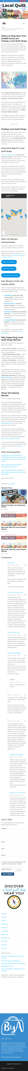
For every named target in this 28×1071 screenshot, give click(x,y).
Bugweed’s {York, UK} (7, 966)
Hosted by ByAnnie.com (10, 1)
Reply (25, 565)
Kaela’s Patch (8, 312)
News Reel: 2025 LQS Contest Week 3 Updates (13, 550)
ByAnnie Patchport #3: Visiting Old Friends (13, 506)
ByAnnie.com (8, 1039)
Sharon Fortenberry (14, 653)
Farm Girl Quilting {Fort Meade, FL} (11, 961)
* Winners (4, 914)
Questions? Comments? (7, 1068)
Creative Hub (5, 924)
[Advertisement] (14, 994)
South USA (4, 945)
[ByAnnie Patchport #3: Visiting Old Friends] (14, 496)
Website (3, 855)
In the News (11, 484)
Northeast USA (5, 938)
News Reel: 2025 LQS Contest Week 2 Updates (13, 528)
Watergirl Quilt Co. (10, 303)
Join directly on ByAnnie (10, 275)
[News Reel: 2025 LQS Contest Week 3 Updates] (14, 541)
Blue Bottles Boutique (15, 592)
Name (3, 841)
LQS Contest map (6, 377)
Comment (4, 828)
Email (3, 848)
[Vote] (25, 1)
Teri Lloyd (11, 563)
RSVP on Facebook (9, 262)
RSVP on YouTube (8, 269)
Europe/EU (4, 927)
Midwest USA (5, 934)
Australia (3, 917)
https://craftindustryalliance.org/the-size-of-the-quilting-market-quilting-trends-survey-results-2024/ (13, 472)
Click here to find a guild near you (10, 438)
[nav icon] (23, 23)
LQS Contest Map (8, 155)
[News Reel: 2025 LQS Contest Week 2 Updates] (14, 518)
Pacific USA (4, 941)
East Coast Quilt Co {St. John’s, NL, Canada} (13, 963)
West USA (4, 948)
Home (3, 27)
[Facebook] (20, 1)
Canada (3, 920)
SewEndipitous (8, 295)
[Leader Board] (23, 1)
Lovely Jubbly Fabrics (10, 320)
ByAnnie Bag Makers (7, 423)
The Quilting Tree (13, 632)
